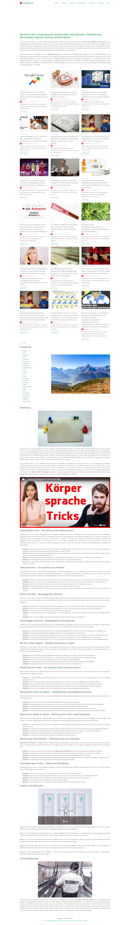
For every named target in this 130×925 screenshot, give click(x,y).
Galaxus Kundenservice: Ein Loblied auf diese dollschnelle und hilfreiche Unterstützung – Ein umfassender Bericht (33, 139)
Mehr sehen (24, 111)
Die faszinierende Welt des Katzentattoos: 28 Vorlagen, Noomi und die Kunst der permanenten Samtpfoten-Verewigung (34, 271)
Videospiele (26, 397)
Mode (52, 222)
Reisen (53, 90)
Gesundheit (100, 3)
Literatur (64, 3)
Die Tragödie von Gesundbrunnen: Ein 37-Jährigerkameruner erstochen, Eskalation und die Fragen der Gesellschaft (96, 139)
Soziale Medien (27, 386)
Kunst (22, 266)
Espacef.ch (28, 3)
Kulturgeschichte (27, 367)
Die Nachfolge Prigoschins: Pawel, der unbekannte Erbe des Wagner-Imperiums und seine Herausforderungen (64, 183)
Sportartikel (91, 3)
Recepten (25, 382)
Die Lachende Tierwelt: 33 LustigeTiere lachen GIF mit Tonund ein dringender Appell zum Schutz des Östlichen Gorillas (95, 94)
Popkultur (56, 3)
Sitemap (85, 920)
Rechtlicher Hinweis (68, 920)
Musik (24, 376)
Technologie (24, 134)
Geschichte (72, 3)
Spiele (24, 389)
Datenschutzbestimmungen (54, 920)
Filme (24, 357)
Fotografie (26, 359)
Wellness (85, 222)
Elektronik (26, 355)
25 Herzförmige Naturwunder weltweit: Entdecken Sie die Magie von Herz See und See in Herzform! (64, 94)
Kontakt (45, 920)
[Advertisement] (65, 17)
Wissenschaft (82, 3)
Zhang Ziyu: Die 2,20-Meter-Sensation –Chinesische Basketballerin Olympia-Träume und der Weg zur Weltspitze (32, 183)
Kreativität (26, 365)
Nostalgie (25, 378)
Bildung (84, 90)
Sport (24, 391)
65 (24, 343)
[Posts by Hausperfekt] (21, 101)
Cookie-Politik (78, 920)
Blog (107, 3)
